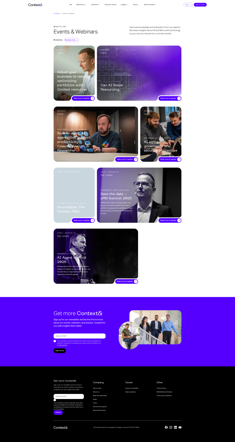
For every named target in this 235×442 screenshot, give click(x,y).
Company (98, 383)
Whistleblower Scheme (164, 392)
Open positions (130, 392)
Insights (123, 4)
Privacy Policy (63, 345)
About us (96, 392)
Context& (57, 13)
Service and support (100, 406)
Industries (94, 4)
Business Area (70, 40)
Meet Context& (149, 4)
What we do (80, 4)
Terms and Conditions (164, 395)
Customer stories (110, 4)
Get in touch (200, 4)
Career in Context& (131, 388)
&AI (70, 4)
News (95, 399)
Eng (187, 5)
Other (160, 383)
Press (95, 403)
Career (135, 4)
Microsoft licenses (99, 410)
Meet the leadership (100, 395)
